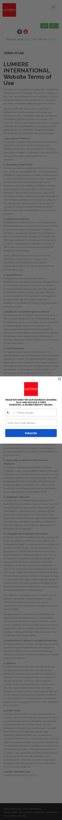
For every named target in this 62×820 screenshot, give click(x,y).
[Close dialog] (59, 378)
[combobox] (10, 412)
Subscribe (31, 433)
